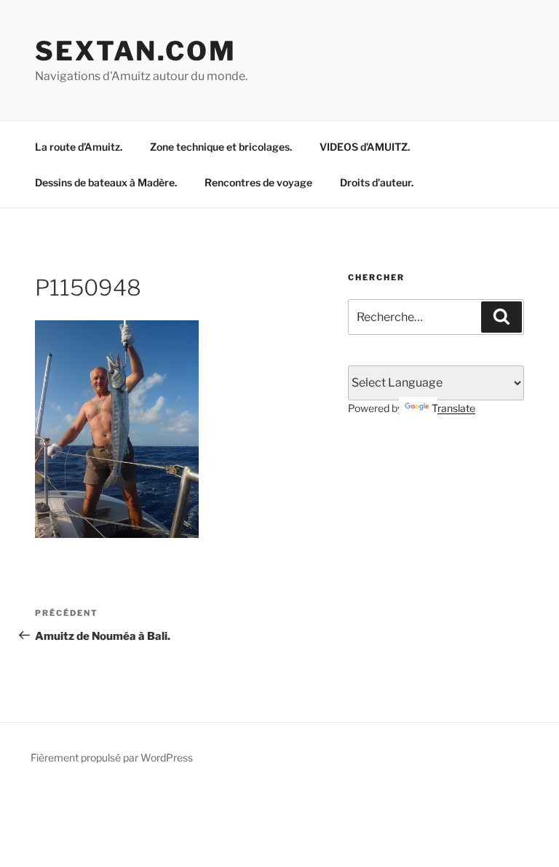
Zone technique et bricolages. (221, 146)
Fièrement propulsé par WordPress (112, 757)
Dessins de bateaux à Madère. (106, 182)
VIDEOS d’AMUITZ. (365, 146)
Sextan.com (136, 51)
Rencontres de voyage (258, 182)
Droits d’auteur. (376, 182)
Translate (453, 408)
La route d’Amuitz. (78, 146)
